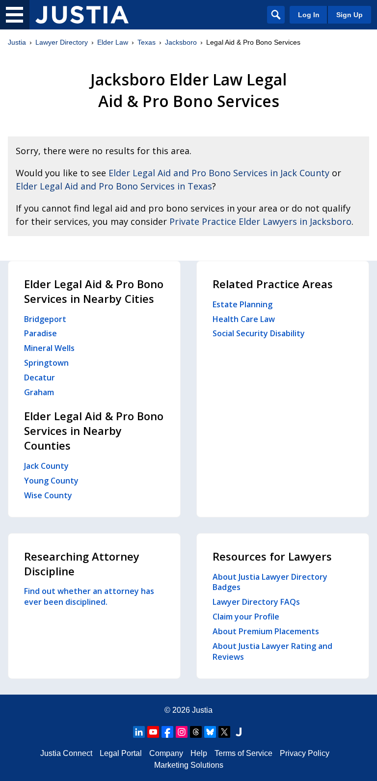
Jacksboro (181, 42)
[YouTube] (153, 732)
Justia (17, 42)
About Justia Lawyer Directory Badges (270, 582)
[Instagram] (182, 732)
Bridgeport (45, 319)
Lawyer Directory (61, 42)
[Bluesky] (210, 732)
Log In (309, 15)
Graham (39, 392)
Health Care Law (244, 319)
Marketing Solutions (188, 765)
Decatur (39, 377)
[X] (224, 732)
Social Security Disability (259, 333)
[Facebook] (167, 732)
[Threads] (196, 732)
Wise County (48, 495)
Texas (146, 42)
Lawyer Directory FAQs (256, 601)
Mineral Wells (49, 348)
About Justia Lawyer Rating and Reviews (272, 651)
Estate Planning (242, 304)
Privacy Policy (304, 753)
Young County (51, 480)
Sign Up (349, 15)
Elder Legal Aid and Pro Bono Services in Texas (114, 186)
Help (198, 753)
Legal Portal (121, 753)
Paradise (40, 333)
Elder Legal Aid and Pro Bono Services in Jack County (218, 173)
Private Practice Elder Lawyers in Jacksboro (260, 221)
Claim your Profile (246, 616)
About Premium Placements (266, 631)
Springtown (46, 362)
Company (166, 753)
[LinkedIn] (139, 732)
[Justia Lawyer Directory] (82, 15)
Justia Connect (66, 753)
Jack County (46, 465)
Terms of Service (243, 753)
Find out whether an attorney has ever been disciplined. (89, 596)
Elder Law (112, 42)
